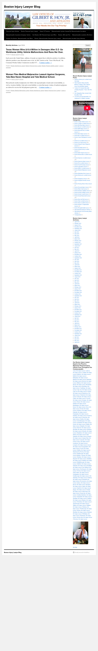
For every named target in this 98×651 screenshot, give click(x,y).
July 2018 (76, 232)
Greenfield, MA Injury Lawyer (84, 422)
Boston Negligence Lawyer (18, 66)
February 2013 (77, 326)
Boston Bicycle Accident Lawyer (81, 127)
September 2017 (78, 244)
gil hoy (22, 54)
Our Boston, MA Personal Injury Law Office (44, 35)
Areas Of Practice (45, 31)
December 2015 (78, 270)
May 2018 (76, 235)
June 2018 (76, 233)
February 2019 (77, 223)
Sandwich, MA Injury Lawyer (84, 488)
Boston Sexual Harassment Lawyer (82, 195)
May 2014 (76, 301)
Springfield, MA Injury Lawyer (84, 496)
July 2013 (76, 318)
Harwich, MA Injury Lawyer (83, 427)
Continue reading (45, 63)
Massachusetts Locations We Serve (82, 35)
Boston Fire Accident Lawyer (81, 163)
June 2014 (76, 299)
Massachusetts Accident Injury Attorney (74, 38)
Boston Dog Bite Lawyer (80, 147)
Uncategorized (77, 214)
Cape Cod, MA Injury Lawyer (80, 391)
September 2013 (78, 314)
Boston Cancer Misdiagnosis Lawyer (82, 137)
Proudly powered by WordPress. (82, 552)
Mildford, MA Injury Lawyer (84, 464)
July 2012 (76, 337)
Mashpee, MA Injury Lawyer (84, 457)
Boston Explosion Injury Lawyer (81, 161)
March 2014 (77, 304)
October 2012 (77, 332)
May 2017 (76, 249)
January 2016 (77, 268)
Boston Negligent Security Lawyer (82, 180)
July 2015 (76, 278)
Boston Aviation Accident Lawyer (82, 123)
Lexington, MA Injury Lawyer (80, 445)
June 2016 (76, 261)
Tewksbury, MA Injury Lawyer (84, 501)
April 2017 (76, 251)
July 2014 (76, 297)
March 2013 (77, 325)
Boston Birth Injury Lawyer (80, 128)
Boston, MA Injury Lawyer (79, 384)
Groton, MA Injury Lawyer (79, 424)
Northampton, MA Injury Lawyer (80, 474)
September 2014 (78, 295)
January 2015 (77, 289)
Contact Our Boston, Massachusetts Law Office (19, 38)
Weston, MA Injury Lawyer (83, 510)
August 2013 (77, 316)
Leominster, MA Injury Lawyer (80, 443)
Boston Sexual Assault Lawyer (81, 194)
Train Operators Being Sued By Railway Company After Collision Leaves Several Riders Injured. (82, 84)
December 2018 (78, 227)
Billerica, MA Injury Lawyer (83, 383)
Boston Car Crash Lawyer (80, 142)
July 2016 (76, 259)
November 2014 (78, 292)
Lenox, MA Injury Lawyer (83, 441)
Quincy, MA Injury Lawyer (83, 483)
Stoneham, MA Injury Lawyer (80, 498)
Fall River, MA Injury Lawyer (84, 410)
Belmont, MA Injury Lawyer (79, 379)
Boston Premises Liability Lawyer (82, 190)
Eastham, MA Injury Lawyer (79, 403)
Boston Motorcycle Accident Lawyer (82, 175)
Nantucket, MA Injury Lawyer (80, 465)
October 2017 (77, 242)
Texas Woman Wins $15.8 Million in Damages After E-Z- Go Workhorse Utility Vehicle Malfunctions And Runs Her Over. (34, 50)
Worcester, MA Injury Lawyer (80, 519)
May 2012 (76, 340)
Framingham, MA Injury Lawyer (80, 414)
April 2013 (76, 323)
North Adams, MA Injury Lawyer (80, 472)
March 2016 (77, 266)
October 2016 (77, 256)
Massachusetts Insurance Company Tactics (18, 35)
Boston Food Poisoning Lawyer (81, 164)
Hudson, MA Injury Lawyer (79, 434)
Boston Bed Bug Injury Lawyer (81, 125)
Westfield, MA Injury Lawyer (80, 512)
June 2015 (76, 280)
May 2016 (76, 263)
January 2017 (77, 252)
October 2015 (77, 273)
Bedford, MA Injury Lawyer (79, 376)
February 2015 (77, 287)
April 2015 (76, 283)
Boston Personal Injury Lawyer (29, 31)
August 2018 (77, 230)
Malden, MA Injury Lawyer (83, 450)
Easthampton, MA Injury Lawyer (80, 405)
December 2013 (78, 309)
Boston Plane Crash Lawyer (80, 189)
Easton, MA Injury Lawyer (79, 407)
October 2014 (77, 294)
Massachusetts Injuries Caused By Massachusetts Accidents (69, 31)
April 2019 (76, 221)
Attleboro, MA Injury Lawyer (83, 374)
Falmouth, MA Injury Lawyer (80, 412)
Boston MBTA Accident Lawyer (81, 168)
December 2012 (78, 328)
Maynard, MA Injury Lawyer (79, 458)
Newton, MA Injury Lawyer (83, 470)
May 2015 (76, 282)
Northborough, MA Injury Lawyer (81, 476)
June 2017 (76, 247)
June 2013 (76, 320)
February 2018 (77, 240)
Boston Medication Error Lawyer (81, 173)
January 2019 (77, 225)
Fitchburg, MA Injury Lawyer (80, 415)
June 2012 (76, 339)
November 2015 (78, 271)
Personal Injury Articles (12, 31)
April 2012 (76, 342)
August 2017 (77, 245)
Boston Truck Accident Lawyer (81, 202)
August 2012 (77, 335)
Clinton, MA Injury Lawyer (79, 398)
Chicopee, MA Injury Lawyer (84, 396)
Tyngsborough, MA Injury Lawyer (81, 503)
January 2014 (77, 308)
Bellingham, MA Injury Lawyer (80, 377)
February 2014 (77, 306)
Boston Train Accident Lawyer (81, 201)
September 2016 (78, 258)
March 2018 (77, 239)
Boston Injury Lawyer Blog (22, 6)
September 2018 (78, 228)
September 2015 (78, 275)
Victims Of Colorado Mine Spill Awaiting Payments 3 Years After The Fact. (83, 89)
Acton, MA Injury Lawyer (79, 371)
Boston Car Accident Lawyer (81, 140)
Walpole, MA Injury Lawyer (79, 505)
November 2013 (78, 311)
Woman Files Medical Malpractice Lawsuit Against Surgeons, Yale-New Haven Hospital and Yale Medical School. (35, 75)
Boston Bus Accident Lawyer (81, 135)
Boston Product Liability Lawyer (50, 66)
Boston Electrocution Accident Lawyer (83, 154)
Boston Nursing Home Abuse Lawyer (83, 183)
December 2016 (78, 254)
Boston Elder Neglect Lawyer (81, 152)
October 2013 (77, 313)
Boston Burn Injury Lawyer (80, 133)
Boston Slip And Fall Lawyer (81, 199)
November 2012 (78, 330)
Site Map (75, 547)
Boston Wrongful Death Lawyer (81, 208)
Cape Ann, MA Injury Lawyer (84, 389)
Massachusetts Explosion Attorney (82, 209)
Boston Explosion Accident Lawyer (82, 158)
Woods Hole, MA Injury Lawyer (84, 517)
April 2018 (76, 237)
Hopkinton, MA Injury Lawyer (84, 433)
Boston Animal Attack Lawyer (81, 121)
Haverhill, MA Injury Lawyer (79, 429)
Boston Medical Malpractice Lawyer (20, 90)
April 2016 (76, 264)
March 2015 (77, 285)
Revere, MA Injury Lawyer (79, 484)
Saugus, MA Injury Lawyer (79, 489)
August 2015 (77, 276)
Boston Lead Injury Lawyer (80, 166)
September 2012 (78, 333)
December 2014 (78, 290)
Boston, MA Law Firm (64, 35)
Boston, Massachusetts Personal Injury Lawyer (48, 38)
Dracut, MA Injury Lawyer (83, 402)
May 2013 (76, 321)
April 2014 (76, 302)
